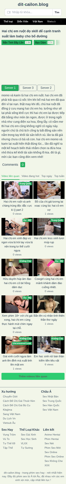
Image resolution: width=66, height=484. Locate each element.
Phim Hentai (52, 438)
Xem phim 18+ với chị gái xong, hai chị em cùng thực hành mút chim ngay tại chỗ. (17, 322)
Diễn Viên (22, 21)
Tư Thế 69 (9, 443)
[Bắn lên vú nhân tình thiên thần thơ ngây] (49, 304)
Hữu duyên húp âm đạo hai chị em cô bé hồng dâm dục (17, 283)
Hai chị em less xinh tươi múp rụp (49, 240)
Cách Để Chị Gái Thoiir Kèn (19, 400)
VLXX (24, 443)
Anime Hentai (52, 434)
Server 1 (10, 87)
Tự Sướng (27, 447)
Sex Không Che (54, 460)
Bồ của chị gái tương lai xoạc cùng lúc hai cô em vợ (49, 205)
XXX (47, 465)
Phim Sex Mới (53, 447)
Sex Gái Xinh (28, 434)
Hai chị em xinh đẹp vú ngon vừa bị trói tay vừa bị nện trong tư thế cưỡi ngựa (17, 244)
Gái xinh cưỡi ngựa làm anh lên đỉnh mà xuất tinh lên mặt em (17, 360)
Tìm (57, 12)
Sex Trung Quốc (52, 400)
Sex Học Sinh (28, 438)
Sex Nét (49, 443)
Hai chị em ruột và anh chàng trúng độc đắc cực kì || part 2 (17, 205)
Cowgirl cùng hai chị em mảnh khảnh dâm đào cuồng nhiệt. (49, 283)
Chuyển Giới (10, 396)
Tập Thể (8, 447)
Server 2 (46, 87)
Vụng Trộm (9, 434)
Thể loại (8, 21)
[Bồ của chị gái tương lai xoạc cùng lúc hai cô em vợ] (49, 190)
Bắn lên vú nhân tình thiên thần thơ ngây (49, 317)
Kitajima (7, 409)
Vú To (6, 438)
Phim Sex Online (54, 456)
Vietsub (51, 21)
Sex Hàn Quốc (51, 405)
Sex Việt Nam (50, 409)
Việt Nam (38, 21)
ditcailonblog (33, 4)
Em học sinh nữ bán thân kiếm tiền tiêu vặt (49, 358)
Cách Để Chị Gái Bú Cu (16, 405)
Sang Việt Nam (11, 414)
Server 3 (28, 87)
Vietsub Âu (9, 422)
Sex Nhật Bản (50, 396)
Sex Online (51, 452)
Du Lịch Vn (9, 418)
